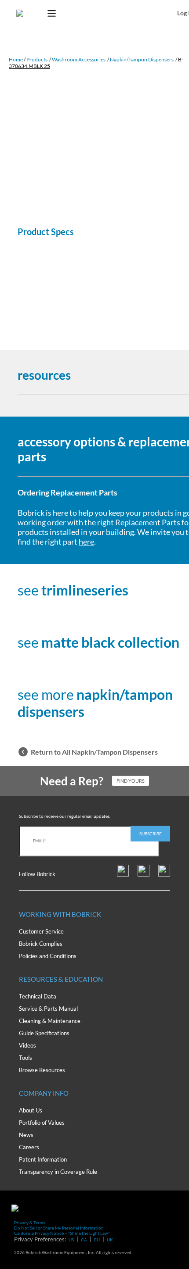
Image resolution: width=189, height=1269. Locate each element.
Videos (27, 1045)
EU (97, 1239)
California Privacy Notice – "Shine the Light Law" (62, 1233)
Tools (25, 1057)
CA (84, 1239)
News (26, 1134)
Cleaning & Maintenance (49, 1020)
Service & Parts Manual (48, 1008)
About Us (30, 1110)
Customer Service (41, 931)
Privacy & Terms (29, 1222)
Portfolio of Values (42, 1122)
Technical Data (37, 996)
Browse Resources (42, 1069)
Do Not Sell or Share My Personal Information (59, 1227)
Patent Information (43, 1159)
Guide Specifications (44, 1033)
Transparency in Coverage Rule (58, 1171)
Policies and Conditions (47, 955)
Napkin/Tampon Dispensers (142, 59)
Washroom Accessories (78, 59)
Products (36, 59)
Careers (29, 1147)
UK (110, 1239)
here (86, 541)
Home (16, 59)
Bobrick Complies (40, 943)
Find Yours (130, 781)
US (71, 1239)
